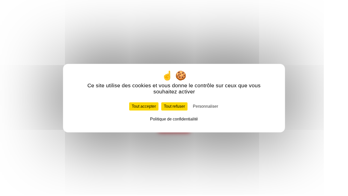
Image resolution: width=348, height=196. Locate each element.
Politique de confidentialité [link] (174, 119)
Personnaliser (205, 106)
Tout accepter (144, 106)
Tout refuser (174, 106)
